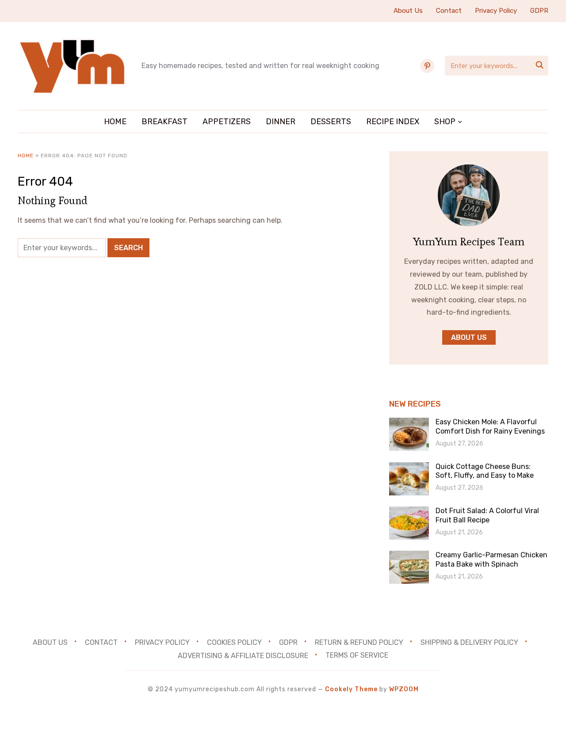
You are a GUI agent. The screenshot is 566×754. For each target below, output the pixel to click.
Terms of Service (356, 655)
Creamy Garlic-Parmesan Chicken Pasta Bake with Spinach (491, 559)
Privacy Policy (496, 11)
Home (115, 121)
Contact (449, 11)
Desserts (330, 121)
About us (469, 337)
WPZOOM (404, 689)
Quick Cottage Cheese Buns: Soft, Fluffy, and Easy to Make (485, 471)
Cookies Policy (234, 642)
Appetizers (227, 121)
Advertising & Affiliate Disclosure (243, 655)
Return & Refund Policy (359, 642)
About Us (408, 11)
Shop (444, 121)
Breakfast (164, 121)
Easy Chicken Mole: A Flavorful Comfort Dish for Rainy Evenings (490, 426)
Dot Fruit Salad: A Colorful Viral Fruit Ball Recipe (487, 515)
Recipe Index (392, 121)
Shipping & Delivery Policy (469, 642)
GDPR (539, 11)
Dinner (280, 121)
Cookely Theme (351, 689)
